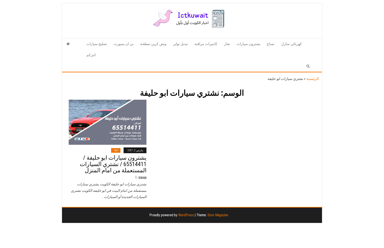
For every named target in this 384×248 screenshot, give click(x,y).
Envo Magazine (218, 215)
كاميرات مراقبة (205, 44)
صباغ (270, 44)
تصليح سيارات (96, 44)
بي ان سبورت (124, 44)
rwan (142, 178)
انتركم (91, 55)
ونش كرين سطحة (153, 44)
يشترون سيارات (248, 44)
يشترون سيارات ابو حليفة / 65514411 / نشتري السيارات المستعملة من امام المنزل (113, 164)
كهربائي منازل (291, 44)
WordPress (186, 215)
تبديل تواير (180, 44)
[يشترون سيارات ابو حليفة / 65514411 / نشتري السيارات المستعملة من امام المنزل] (107, 122)
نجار (227, 44)
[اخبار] (68, 44)
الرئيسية (312, 79)
